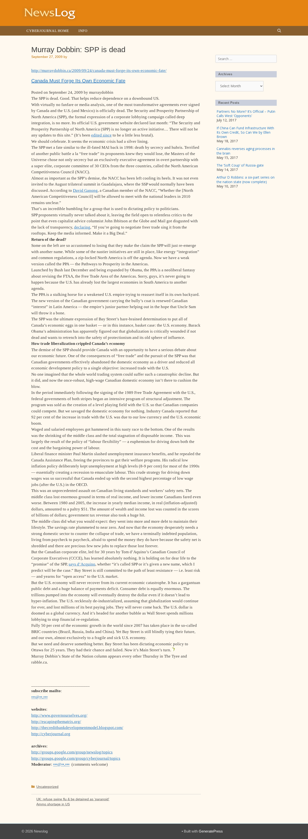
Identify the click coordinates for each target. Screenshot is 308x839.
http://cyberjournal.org (50, 734)
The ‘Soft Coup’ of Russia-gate (240, 165)
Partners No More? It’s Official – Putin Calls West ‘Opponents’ (246, 113)
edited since (101, 135)
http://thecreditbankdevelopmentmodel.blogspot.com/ (77, 727)
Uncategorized (47, 787)
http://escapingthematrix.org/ (56, 721)
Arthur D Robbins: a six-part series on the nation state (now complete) (246, 179)
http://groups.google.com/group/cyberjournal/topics (75, 758)
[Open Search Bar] (279, 31)
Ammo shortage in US (53, 804)
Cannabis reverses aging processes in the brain (246, 150)
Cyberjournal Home (47, 31)
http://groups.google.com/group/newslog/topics (72, 752)
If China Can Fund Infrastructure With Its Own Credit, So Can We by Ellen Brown (245, 132)
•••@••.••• (39, 697)
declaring (82, 227)
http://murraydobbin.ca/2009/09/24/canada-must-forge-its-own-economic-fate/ (99, 70)
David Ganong (85, 190)
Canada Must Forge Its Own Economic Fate (78, 80)
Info (82, 31)
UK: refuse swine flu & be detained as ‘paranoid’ (72, 799)
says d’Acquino (82, 564)
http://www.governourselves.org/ (59, 715)
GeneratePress (211, 831)
